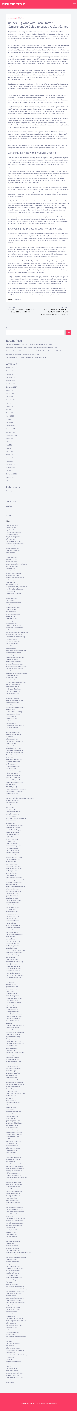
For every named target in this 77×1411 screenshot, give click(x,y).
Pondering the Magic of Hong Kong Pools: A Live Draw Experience (21, 309)
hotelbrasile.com (11, 639)
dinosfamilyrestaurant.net (14, 664)
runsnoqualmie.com (12, 1198)
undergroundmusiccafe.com (14, 1377)
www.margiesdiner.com (13, 1202)
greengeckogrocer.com (13, 775)
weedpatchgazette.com (13, 734)
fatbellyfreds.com (12, 1275)
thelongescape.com (12, 993)
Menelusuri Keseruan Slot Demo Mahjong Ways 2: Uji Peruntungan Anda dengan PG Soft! (34, 351)
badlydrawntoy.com (12, 1146)
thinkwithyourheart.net (13, 705)
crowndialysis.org (11, 787)
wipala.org (9, 837)
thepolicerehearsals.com (14, 882)
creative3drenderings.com (14, 1132)
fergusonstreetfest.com (13, 1305)
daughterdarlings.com (13, 537)
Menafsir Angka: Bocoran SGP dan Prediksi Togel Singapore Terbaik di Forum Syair (31, 348)
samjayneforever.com (13, 1307)
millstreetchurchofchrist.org (15, 1318)
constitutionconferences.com (15, 1093)
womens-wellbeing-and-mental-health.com (20, 798)
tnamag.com (10, 1109)
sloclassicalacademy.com (14, 891)
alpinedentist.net (11, 618)
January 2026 (10, 374)
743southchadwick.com (13, 684)
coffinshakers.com (12, 959)
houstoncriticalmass (13, 4)
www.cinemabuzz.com (13, 1241)
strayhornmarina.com (12, 898)
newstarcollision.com (13, 766)
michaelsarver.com (12, 773)
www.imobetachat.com (13, 1141)
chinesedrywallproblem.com (15, 1032)
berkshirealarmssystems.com (15, 725)
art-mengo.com (11, 984)
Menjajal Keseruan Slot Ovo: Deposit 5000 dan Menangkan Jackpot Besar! (29, 344)
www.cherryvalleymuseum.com (16, 650)
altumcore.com (11, 1105)
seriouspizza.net (11, 1100)
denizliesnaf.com (11, 1091)
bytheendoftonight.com (13, 846)
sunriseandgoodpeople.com (14, 1030)
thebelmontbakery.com (13, 573)
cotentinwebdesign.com (13, 653)
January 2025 (10, 397)
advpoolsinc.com (11, 1077)
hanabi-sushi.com (11, 1234)
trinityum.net (10, 1264)
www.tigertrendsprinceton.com (16, 1164)
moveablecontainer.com (13, 646)
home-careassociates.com (14, 825)
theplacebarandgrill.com (13, 1073)
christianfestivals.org (12, 1000)
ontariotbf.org (10, 582)
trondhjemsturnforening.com (15, 1291)
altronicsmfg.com (11, 559)
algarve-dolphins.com (13, 1005)
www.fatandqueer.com (13, 1187)
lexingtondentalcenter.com (14, 782)
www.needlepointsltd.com (14, 1207)
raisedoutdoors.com (12, 703)
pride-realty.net (11, 1323)
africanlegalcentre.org (13, 927)
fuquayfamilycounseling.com (15, 1350)
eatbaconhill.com (11, 562)
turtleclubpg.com (11, 1055)
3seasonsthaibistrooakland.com (16, 818)
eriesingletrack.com (12, 739)
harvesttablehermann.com (14, 668)
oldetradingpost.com (12, 655)
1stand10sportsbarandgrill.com (16, 755)
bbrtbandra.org (10, 600)
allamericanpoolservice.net (14, 791)
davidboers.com (11, 1139)
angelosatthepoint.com (13, 1080)
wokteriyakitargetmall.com (14, 780)
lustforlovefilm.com (12, 921)
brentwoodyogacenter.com (14, 1221)
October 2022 (10, 471)
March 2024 (10, 416)
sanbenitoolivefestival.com (14, 857)
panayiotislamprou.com (13, 625)
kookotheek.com (11, 623)
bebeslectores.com (12, 659)
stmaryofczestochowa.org (14, 962)
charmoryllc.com (11, 873)
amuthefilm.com (11, 918)
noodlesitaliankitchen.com (14, 589)
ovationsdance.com (12, 802)
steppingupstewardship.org (14, 1225)
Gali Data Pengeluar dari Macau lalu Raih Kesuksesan (22, 354)
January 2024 (10, 422)
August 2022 (10, 477)
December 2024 (11, 400)
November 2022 (11, 467)
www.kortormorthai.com (14, 1184)
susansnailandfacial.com (13, 1159)
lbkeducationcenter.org (13, 812)
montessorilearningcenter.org (15, 1302)
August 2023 (10, 438)
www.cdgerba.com (12, 1284)
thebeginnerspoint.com (13, 866)
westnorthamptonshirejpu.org (15, 637)
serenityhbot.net (11, 1155)
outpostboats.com (12, 843)
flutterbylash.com (11, 1327)
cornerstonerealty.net (13, 1250)
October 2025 (10, 384)
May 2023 (9, 448)
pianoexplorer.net (11, 1259)
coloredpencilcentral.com (14, 696)
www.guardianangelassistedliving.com (18, 1289)
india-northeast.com (12, 687)
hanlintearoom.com (12, 1330)
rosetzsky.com (10, 937)
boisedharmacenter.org (13, 832)
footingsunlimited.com (13, 1196)
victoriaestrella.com (12, 1059)
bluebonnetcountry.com (13, 603)
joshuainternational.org (13, 1157)
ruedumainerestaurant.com (14, 934)
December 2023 (11, 426)
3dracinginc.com (11, 875)
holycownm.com (11, 1050)
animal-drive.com (11, 1107)
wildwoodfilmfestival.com (14, 634)
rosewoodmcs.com (12, 1246)
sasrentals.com (11, 768)
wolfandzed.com (11, 1237)
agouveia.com (10, 1352)
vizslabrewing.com (12, 728)
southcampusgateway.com (14, 628)
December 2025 (11, 377)
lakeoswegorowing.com (13, 1348)
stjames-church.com (12, 943)
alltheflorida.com (11, 1312)
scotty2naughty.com (12, 946)
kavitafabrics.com (11, 1046)
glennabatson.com (12, 896)
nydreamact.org (11, 591)
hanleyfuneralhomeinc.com (14, 750)
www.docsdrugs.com (12, 1200)
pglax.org (9, 1023)
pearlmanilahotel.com (13, 607)
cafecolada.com (11, 862)
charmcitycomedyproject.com (15, 950)
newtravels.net (11, 568)
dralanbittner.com (11, 730)
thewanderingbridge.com (13, 966)
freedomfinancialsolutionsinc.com (16, 1177)
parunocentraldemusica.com (15, 1287)
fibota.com (9, 1282)
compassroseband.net (13, 1102)
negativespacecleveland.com (15, 1025)
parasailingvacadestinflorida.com (16, 1321)
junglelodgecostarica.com (14, 998)
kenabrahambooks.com (13, 914)
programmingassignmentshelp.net (16, 564)
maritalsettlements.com (14, 1014)
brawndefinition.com (12, 902)
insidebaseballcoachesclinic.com (16, 1314)
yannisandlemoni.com (13, 732)
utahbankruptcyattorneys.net (15, 707)
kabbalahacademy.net (13, 762)
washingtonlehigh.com (13, 1230)
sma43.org (9, 1216)
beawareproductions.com (14, 952)
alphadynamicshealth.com (14, 1325)
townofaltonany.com (13, 1021)
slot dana (60, 102)
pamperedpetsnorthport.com (15, 741)
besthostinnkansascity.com (14, 1373)
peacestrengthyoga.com (13, 1175)
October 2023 (10, 432)
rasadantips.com (11, 555)
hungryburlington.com (13, 973)
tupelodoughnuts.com (13, 746)
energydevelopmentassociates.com (17, 673)
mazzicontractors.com (13, 1266)
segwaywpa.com (11, 1118)
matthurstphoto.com (13, 1309)
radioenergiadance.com (13, 621)
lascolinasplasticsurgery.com (15, 1212)
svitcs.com (9, 1098)
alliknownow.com (11, 884)
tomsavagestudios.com (13, 796)
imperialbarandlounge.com (14, 700)
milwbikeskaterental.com (14, 1016)
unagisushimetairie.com (13, 593)
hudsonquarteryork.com (13, 1280)
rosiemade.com (11, 743)
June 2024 (9, 406)
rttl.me (8, 1366)
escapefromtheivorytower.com (16, 682)
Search (8, 328)
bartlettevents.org (12, 643)
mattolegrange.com (12, 996)
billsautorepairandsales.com (15, 1298)
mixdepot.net (10, 1243)
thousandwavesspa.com (13, 1062)
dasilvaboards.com (12, 893)
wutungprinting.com (12, 1012)
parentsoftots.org (12, 1130)
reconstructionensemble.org (15, 1043)
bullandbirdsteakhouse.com (14, 1209)
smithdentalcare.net (12, 1375)
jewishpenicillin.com (12, 793)
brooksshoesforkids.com (13, 1112)
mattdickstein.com (12, 1143)
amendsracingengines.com (14, 1182)
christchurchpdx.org (12, 912)
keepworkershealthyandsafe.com (16, 587)
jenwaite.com (10, 1334)
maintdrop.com (11, 609)
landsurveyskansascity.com (14, 1191)
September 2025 (11, 387)
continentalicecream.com (14, 905)
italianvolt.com (11, 723)
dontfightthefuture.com (13, 691)
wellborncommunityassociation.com (17, 632)
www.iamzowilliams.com (14, 1255)
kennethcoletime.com (13, 971)
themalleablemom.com (13, 968)
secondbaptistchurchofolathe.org (16, 1355)
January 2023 (10, 461)
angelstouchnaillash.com (14, 759)
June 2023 (9, 445)
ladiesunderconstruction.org (15, 657)
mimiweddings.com (12, 1371)
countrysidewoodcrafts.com (15, 578)
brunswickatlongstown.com (14, 975)
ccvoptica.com (10, 1227)
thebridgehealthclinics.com (14, 1123)
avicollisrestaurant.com (13, 1068)
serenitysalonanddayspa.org (14, 543)
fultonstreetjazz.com (13, 641)
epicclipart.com (11, 605)
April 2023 (9, 451)
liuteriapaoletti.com (12, 1027)
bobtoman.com (11, 612)
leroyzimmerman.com (13, 1339)
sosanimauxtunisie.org (13, 614)
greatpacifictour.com (12, 1057)
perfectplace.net (11, 816)
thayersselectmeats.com (14, 1114)
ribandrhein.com (11, 805)
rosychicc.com (10, 841)
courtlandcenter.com (12, 1064)
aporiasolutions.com (12, 1116)
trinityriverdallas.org (12, 814)
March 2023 (10, 455)
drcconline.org (10, 1071)
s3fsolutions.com (11, 678)
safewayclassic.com (12, 575)
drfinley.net (9, 1341)
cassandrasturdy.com (12, 855)
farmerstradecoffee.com (14, 1134)
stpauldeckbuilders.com (13, 1193)
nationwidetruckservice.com (15, 1052)
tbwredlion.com (11, 1296)
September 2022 (11, 474)
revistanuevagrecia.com (13, 941)
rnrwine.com (10, 1346)
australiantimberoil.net (13, 662)
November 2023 (11, 429)
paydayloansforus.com (13, 571)
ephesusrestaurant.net (13, 1271)
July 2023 (9, 442)
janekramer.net (10, 980)
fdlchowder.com (11, 1205)
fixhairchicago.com (12, 1089)
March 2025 (10, 393)
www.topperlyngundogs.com (15, 1168)
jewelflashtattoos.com (13, 596)
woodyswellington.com (13, 1273)
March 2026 (10, 368)
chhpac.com (9, 1359)
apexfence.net (10, 1382)
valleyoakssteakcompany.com (15, 1084)
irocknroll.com (10, 709)
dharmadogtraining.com (13, 1362)
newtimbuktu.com (11, 557)
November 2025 (11, 380)
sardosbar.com (10, 721)
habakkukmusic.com (12, 1150)
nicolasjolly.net (11, 923)
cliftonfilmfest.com (12, 698)
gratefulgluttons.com (13, 850)
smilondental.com (11, 764)
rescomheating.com (12, 1368)
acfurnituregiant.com (12, 548)
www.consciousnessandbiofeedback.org (18, 1252)
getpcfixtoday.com (12, 598)
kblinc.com (9, 737)
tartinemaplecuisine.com (14, 977)
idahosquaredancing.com (13, 714)
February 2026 (10, 371)
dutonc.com (10, 991)
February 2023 (10, 458)
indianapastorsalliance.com (14, 1082)
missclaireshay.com (12, 525)
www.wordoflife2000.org (14, 712)
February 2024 (10, 419)
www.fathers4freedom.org (14, 1166)
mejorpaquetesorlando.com (14, 753)
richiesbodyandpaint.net (13, 532)
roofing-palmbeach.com (13, 689)
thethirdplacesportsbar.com (14, 1268)
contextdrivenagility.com (14, 955)
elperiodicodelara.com (13, 530)
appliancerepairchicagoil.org (14, 580)
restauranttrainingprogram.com (16, 789)
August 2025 (10, 390)
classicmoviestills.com (13, 859)
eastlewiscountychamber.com (15, 887)
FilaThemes (54, 1403)
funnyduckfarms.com (12, 1332)
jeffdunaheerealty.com (13, 1173)
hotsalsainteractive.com (13, 541)
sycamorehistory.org (12, 1248)
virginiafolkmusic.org (12, 800)
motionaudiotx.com (12, 1364)
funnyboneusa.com (12, 1039)
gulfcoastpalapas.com (13, 1121)
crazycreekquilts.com (12, 907)
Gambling (18, 299)
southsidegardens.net (13, 1262)
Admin (23, 18)
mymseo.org (10, 1357)
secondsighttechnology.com (15, 771)
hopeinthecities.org (12, 848)
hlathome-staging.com (13, 778)
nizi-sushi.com (10, 982)
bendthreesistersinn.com (13, 1034)
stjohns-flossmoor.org (13, 1037)
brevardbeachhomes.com (14, 680)
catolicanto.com (11, 809)
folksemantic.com (11, 718)
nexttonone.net (11, 1152)
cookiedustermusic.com (13, 1041)
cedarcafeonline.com (12, 546)
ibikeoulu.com (10, 957)
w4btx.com (9, 757)
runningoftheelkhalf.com (14, 1171)
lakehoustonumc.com (13, 1148)
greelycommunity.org (12, 932)
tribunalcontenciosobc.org (14, 889)
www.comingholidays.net (14, 868)
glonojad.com (10, 939)
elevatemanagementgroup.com (16, 1337)
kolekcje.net (10, 807)
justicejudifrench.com (12, 964)
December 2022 (11, 464)
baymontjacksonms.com (13, 1018)
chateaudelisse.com (12, 630)
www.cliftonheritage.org (14, 1214)
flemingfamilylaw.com (13, 1343)
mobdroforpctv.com (12, 852)
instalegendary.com (12, 584)
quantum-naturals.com (13, 1300)
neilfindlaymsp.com (12, 1066)
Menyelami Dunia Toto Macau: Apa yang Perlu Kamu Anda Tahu (26, 357)
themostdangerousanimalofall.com (17, 880)
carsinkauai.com (11, 1316)
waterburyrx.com (11, 1075)
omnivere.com (10, 553)
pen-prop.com (10, 1162)
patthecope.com (11, 1096)
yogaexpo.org (10, 823)
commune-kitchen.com (13, 916)
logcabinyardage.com (12, 1137)
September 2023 (11, 435)
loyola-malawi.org (12, 839)
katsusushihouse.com (12, 930)
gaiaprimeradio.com (12, 987)
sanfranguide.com (11, 871)
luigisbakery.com (11, 1232)
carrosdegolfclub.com (13, 671)
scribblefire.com (11, 821)
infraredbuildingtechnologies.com (16, 666)
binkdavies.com (10, 909)
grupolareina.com (11, 648)
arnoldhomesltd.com (12, 693)
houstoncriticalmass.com (14, 877)
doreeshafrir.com (11, 948)
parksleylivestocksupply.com (15, 830)
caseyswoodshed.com (13, 1087)
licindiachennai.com (12, 534)
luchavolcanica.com (12, 1048)
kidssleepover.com (12, 566)
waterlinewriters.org (12, 1125)
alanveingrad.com (11, 1007)
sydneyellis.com (11, 784)
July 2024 (9, 403)
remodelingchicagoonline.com (15, 1218)
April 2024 (9, 413)
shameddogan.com (12, 1127)
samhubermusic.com (12, 1380)
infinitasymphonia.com (13, 925)
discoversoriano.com (12, 864)
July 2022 (9, 480)
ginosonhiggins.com (12, 1009)
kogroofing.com (11, 616)
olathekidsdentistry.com (13, 748)
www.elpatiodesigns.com (14, 1277)
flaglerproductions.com (13, 900)
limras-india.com (11, 528)
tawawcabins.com (11, 716)
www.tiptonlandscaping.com (15, 1223)
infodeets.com (10, 539)
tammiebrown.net (11, 989)
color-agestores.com (12, 834)
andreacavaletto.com (13, 827)
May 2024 (9, 409)
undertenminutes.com (13, 550)
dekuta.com (9, 1239)
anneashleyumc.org (12, 1189)
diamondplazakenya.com (14, 1293)
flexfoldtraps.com (11, 1180)
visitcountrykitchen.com (13, 1002)
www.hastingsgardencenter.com (16, 1257)
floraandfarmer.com (12, 675)
